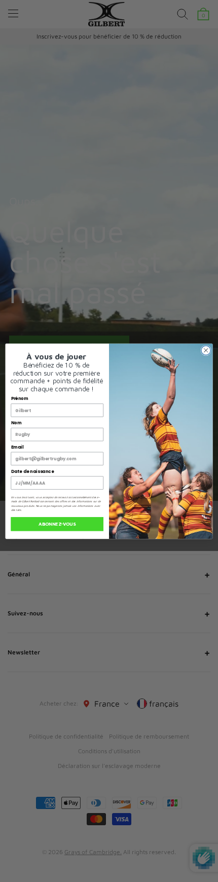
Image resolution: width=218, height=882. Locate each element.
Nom (16, 423)
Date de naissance (32, 471)
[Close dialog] (205, 349)
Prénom (20, 398)
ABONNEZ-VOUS (57, 524)
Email (17, 447)
